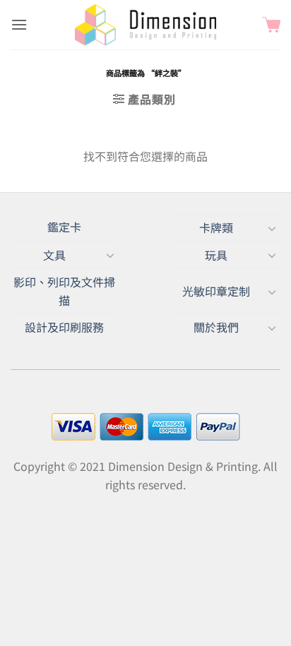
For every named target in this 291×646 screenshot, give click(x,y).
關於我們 (216, 326)
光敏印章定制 (216, 290)
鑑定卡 (64, 226)
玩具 (216, 254)
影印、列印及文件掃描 (64, 291)
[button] (19, 24)
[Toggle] (271, 228)
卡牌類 (216, 227)
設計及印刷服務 (64, 326)
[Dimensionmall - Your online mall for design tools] (145, 24)
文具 (54, 254)
